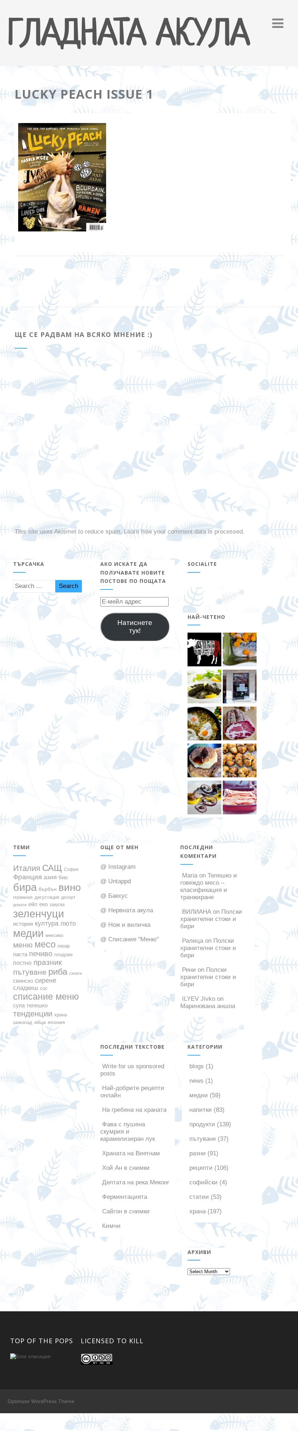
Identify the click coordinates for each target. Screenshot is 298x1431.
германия (23, 897)
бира (25, 887)
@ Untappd (115, 881)
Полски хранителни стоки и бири (211, 919)
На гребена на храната (134, 1109)
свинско (23, 981)
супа (19, 1005)
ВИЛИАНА (196, 911)
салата (75, 973)
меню (23, 945)
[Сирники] (204, 761)
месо (45, 944)
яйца (40, 1022)
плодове (63, 954)
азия (50, 877)
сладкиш (25, 987)
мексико (54, 935)
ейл (32, 904)
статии (199, 1196)
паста (20, 954)
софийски (203, 1182)
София (71, 869)
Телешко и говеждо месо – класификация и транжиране (208, 886)
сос (44, 988)
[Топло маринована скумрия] (240, 650)
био (63, 877)
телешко (37, 1005)
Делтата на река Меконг (135, 1182)
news (196, 1080)
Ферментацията (124, 1196)
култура (47, 923)
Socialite (202, 563)
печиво (40, 954)
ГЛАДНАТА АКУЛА (129, 35)
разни (197, 1153)
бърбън (48, 889)
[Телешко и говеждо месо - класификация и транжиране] (204, 650)
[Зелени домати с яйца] (204, 724)
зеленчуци (38, 914)
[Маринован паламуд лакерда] (204, 798)
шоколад (22, 1022)
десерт (68, 897)
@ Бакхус (114, 895)
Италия (26, 868)
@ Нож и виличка (125, 924)
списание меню (46, 997)
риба (57, 971)
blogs (196, 1066)
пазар (63, 946)
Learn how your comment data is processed (183, 531)
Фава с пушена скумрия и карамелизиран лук (127, 1131)
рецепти (201, 1167)
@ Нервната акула (126, 910)
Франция (27, 877)
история (23, 924)
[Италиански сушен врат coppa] (240, 724)
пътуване (30, 972)
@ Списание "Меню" (129, 939)
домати (20, 904)
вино (70, 887)
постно (22, 962)
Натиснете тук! (134, 626)
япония (56, 1022)
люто (68, 923)
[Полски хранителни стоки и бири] (240, 687)
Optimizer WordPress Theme (41, 1401)
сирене (45, 980)
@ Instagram (118, 866)
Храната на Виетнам (131, 1153)
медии (28, 933)
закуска (57, 904)
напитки (200, 1109)
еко (43, 904)
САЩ (52, 868)
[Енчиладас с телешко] (240, 798)
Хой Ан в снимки (126, 1167)
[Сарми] (204, 687)
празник (47, 962)
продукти (202, 1124)
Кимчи (111, 1225)
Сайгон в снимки (126, 1211)
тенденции (32, 1013)
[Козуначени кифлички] (240, 761)
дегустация (47, 897)
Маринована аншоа (207, 1006)
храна (60, 1014)
